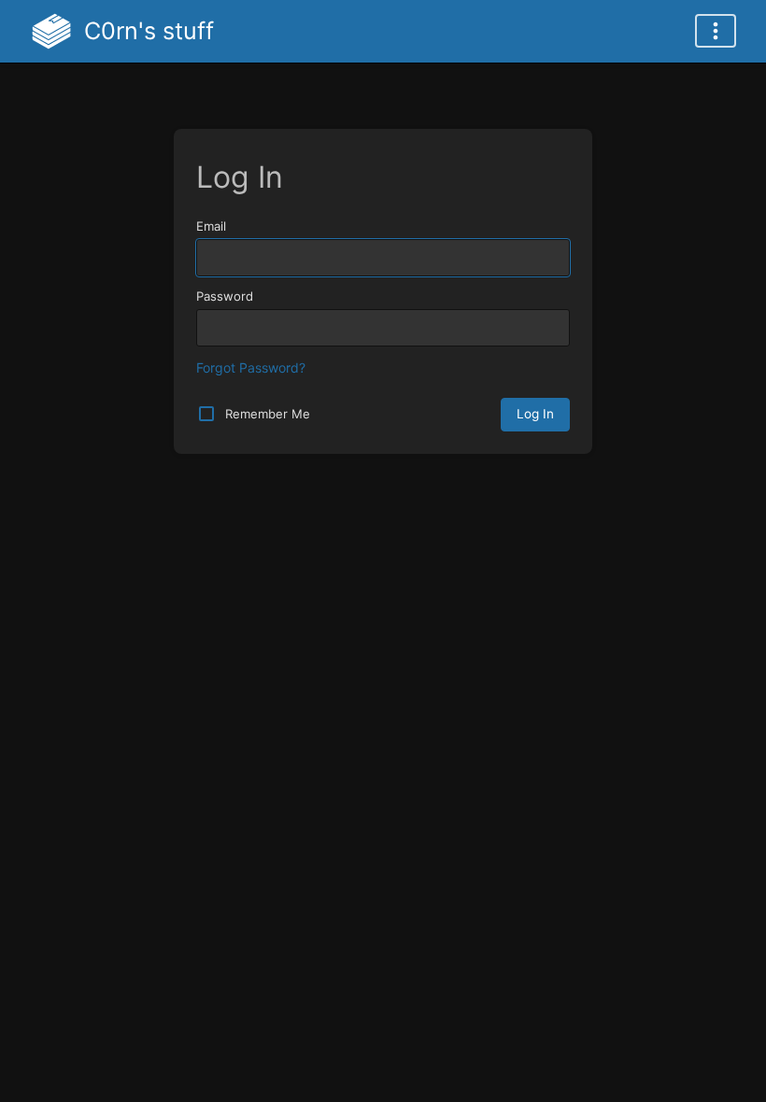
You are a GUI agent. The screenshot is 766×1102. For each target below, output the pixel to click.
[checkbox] (206, 413)
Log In (535, 413)
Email (211, 226)
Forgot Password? (250, 367)
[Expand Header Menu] (715, 31)
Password (224, 296)
